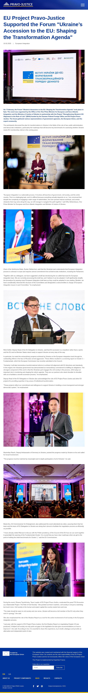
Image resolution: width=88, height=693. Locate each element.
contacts (58, 678)
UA (9, 674)
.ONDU (64, 686)
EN (4, 674)
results (47, 678)
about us (6, 678)
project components (22, 678)
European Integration (22, 43)
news (37, 678)
